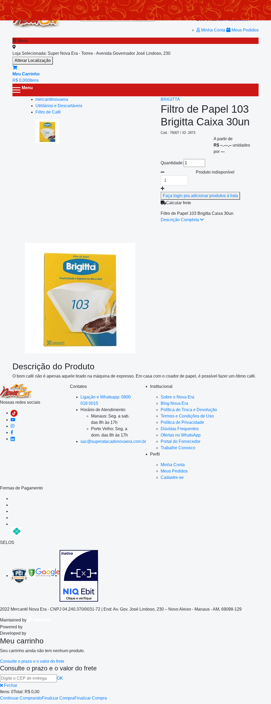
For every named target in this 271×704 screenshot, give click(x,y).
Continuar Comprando (21, 698)
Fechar (10, 685)
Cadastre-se (172, 477)
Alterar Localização (33, 60)
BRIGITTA (170, 99)
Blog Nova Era (174, 403)
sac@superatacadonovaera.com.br (113, 441)
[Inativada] (79, 575)
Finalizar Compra (58, 698)
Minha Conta (213, 30)
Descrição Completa (180, 219)
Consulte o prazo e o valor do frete (32, 661)
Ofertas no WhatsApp (181, 435)
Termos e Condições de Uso (187, 416)
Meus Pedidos (245, 30)
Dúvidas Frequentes (180, 428)
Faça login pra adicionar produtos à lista (200, 195)
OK (60, 678)
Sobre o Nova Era (177, 397)
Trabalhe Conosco (178, 448)
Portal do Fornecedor (180, 441)
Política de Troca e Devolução (189, 409)
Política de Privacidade (182, 422)
